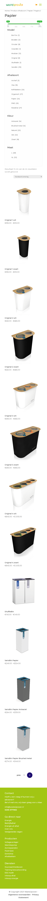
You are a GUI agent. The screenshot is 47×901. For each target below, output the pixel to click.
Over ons (9, 829)
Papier (30, 11)
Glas (14, 85)
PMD (15, 103)
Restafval (16, 108)
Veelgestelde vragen (13, 832)
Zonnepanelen (11, 848)
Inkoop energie (11, 878)
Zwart (15, 139)
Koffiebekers (17, 90)
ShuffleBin (16, 62)
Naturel (16, 130)
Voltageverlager (11, 842)
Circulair (15, 44)
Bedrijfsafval (10, 823)
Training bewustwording (15, 870)
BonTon (15, 35)
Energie (8, 820)
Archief (15, 80)
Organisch (17, 94)
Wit (14, 135)
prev (19, 775)
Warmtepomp (11, 845)
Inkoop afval (10, 876)
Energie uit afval (12, 826)
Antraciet (16, 121)
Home (7, 11)
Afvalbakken (10, 856)
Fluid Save (9, 851)
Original (15, 58)
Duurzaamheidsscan (14, 867)
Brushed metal (18, 126)
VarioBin (16, 67)
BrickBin (15, 40)
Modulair (16, 53)
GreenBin (16, 49)
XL (14, 157)
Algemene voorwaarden (19, 895)
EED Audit (9, 873)
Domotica (9, 854)
